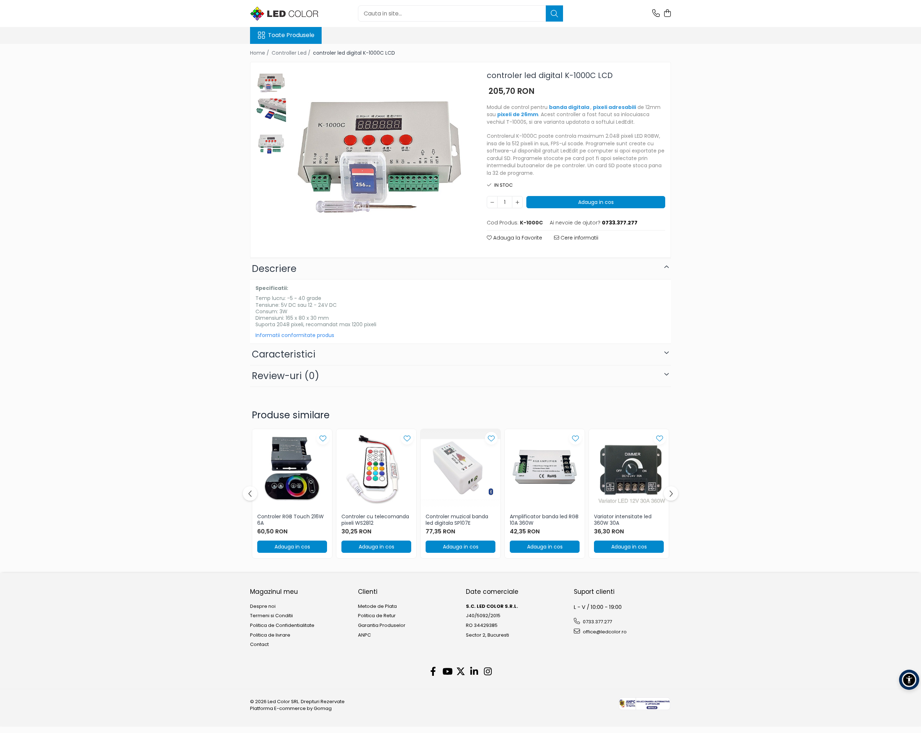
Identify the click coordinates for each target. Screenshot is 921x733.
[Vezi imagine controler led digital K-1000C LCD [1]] (271, 113)
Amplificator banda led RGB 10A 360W (544, 519)
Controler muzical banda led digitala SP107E (457, 519)
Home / (260, 52)
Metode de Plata (377, 606)
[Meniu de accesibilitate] (909, 680)
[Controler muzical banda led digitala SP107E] (460, 469)
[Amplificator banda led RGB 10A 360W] (545, 469)
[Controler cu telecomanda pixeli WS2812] (376, 469)
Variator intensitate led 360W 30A (623, 519)
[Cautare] (554, 13)
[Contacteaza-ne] (656, 13)
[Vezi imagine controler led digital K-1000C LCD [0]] (271, 83)
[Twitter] (460, 671)
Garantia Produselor (381, 625)
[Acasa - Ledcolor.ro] (286, 13)
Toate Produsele (291, 35)
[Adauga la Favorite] (323, 438)
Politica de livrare (270, 635)
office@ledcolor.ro (604, 631)
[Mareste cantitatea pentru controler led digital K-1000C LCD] (517, 202)
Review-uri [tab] (285, 375)
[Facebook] (433, 671)
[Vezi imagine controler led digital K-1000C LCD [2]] (271, 144)
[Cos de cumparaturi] (667, 13)
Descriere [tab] (274, 268)
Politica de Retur (377, 616)
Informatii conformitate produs (294, 335)
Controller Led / (292, 52)
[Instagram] (488, 671)
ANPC (364, 635)
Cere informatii (578, 237)
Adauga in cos (596, 202)
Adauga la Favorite (517, 237)
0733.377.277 (597, 621)
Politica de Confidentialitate (282, 625)
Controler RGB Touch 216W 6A (290, 519)
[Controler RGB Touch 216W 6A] (292, 469)
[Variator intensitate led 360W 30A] (629, 469)
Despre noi (263, 606)
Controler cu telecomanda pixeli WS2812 (375, 519)
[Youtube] (447, 671)
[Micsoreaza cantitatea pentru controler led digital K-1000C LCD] (492, 202)
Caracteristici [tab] (284, 354)
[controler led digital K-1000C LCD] (379, 157)
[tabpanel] (379, 157)
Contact (259, 644)
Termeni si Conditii (271, 616)
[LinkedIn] (474, 671)
